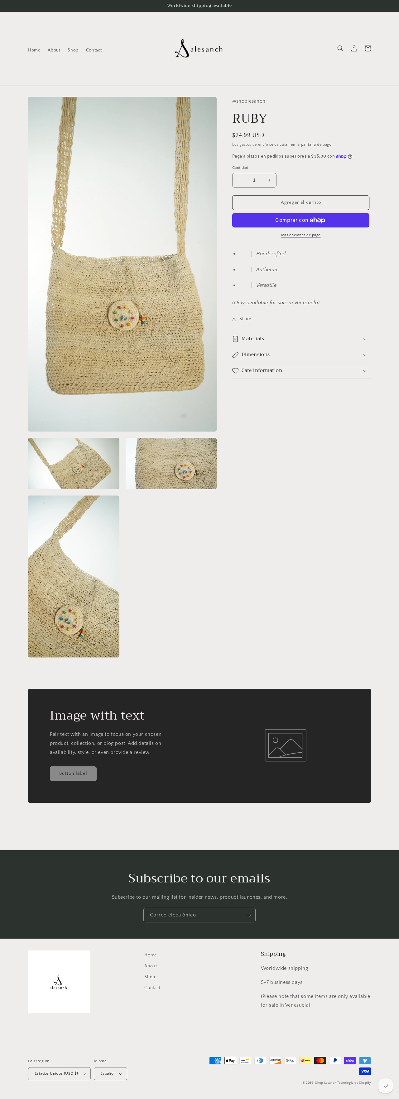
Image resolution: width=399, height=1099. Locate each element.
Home (150, 955)
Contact (152, 987)
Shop (149, 976)
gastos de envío (254, 145)
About (150, 966)
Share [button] (245, 318)
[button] (340, 48)
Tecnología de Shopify (354, 1083)
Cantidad (240, 167)
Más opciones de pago (301, 235)
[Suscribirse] (248, 915)
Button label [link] (73, 773)
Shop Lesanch (325, 1083)
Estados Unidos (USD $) (56, 1073)
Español (107, 1073)
